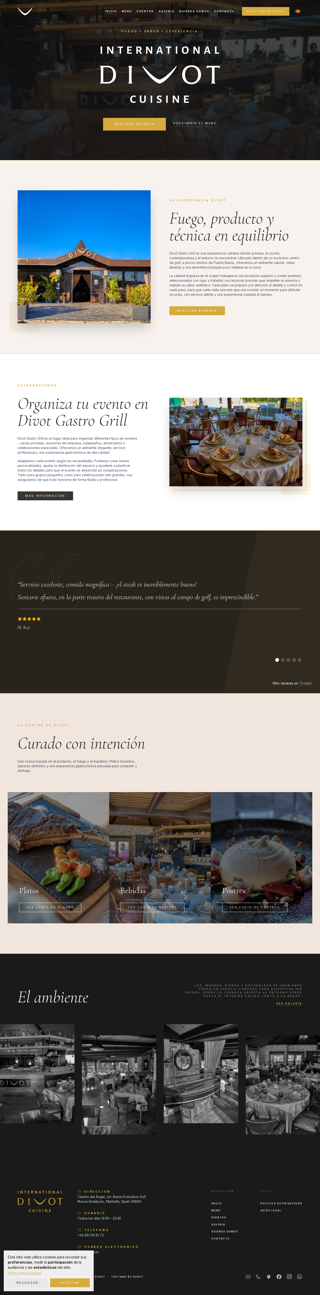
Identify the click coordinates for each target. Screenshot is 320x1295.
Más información (45, 496)
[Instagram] (289, 1276)
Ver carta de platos (50, 907)
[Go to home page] (40, 1201)
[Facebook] (279, 1277)
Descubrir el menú (195, 123)
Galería (166, 11)
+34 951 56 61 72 (91, 1235)
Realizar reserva (265, 11)
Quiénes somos (194, 11)
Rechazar (28, 1282)
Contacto (224, 11)
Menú (127, 11)
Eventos (145, 11)
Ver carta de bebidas (152, 907)
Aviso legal (271, 1210)
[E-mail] (248, 1277)
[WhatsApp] (299, 1276)
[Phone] (258, 1277)
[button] (297, 11)
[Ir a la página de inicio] (25, 11)
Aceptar (69, 1282)
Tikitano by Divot (127, 1276)
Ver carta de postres (255, 907)
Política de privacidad (24, 1273)
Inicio (111, 11)
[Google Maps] (269, 1277)
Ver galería (289, 1003)
